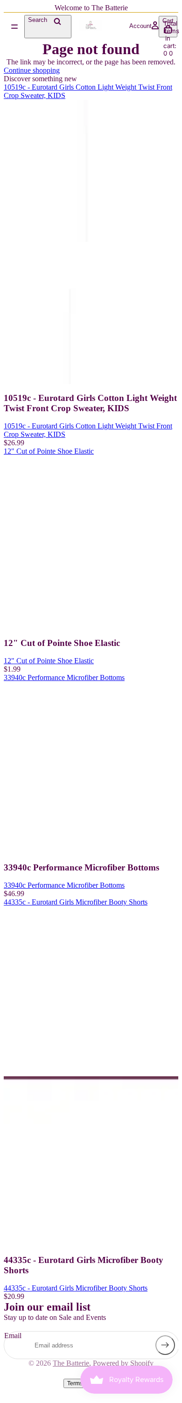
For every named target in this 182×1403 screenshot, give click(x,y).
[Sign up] (165, 1345)
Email (12, 1336)
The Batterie (71, 1363)
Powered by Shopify (123, 1363)
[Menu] (14, 26)
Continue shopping (32, 70)
